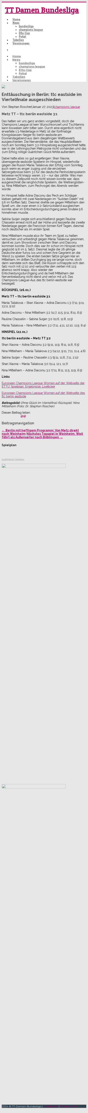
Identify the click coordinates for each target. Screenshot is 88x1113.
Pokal (22, 36)
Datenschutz (68, 1106)
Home (16, 19)
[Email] (23, 416)
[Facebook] (4, 416)
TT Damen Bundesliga (42, 10)
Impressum (50, 1106)
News (16, 23)
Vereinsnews (21, 43)
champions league (31, 29)
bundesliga (26, 26)
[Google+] (18, 416)
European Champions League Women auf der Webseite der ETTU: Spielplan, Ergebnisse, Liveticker (43, 384)
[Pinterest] (13, 416)
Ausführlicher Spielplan (13, 459)
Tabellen (18, 40)
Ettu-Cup (24, 33)
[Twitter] (8, 416)
